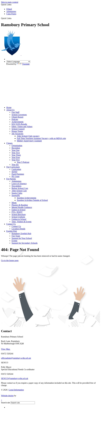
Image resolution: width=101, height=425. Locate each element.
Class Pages (11, 14)
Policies (15, 119)
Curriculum (16, 169)
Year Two (16, 153)
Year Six (15, 164)
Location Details (18, 229)
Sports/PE (16, 195)
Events (14, 241)
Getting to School (19, 219)
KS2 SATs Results (19, 124)
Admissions (11, 11)
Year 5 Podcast (23, 162)
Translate (26, 64)
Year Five (16, 160)
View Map (5, 349)
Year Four (16, 157)
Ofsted (9, 9)
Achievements (17, 122)
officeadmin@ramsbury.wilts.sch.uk (16, 358)
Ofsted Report (17, 117)
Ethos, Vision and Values (22, 126)
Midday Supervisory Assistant (29, 141)
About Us (10, 110)
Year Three (16, 155)
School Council (18, 129)
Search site (5, 402)
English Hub (11, 231)
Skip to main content (9, 2)
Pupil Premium (18, 174)
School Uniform (18, 217)
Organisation (17, 145)
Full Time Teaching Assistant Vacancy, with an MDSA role (41, 138)
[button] (12, 18)
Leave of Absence (19, 183)
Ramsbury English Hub (21, 233)
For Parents (11, 179)
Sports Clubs (17, 193)
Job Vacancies (17, 134)
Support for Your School (22, 238)
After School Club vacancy (28, 136)
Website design (7, 395)
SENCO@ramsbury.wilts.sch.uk (14, 378)
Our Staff (15, 112)
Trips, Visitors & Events (21, 221)
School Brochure (19, 214)
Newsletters (16, 186)
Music (14, 202)
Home (8, 107)
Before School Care (20, 188)
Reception (16, 148)
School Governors (19, 114)
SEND (14, 172)
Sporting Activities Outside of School (32, 200)
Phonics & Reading (20, 205)
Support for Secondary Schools (24, 243)
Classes (9, 143)
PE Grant (15, 176)
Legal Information (16, 390)
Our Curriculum (13, 167)
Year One (15, 150)
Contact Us (11, 224)
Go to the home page (9, 260)
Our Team (16, 236)
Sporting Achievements (26, 198)
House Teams (17, 131)
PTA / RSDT (17, 212)
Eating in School (18, 210)
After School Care (19, 191)
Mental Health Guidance (22, 207)
